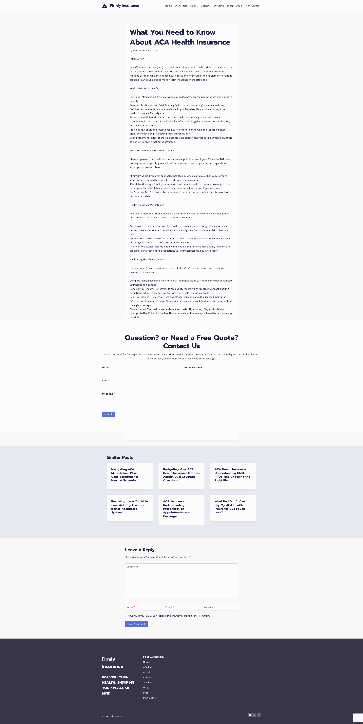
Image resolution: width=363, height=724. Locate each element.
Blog (230, 6)
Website (208, 607)
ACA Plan (181, 6)
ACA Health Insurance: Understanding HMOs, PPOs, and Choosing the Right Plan (232, 474)
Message (108, 393)
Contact (206, 6)
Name (106, 367)
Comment (133, 566)
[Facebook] (250, 715)
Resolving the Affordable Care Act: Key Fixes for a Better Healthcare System (129, 507)
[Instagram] (259, 715)
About (194, 6)
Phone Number (194, 367)
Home (168, 6)
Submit (108, 414)
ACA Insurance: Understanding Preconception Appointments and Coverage (176, 508)
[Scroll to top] (356, 719)
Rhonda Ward (138, 50)
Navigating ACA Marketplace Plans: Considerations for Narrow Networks (125, 474)
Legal (239, 6)
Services (219, 6)
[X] (254, 715)
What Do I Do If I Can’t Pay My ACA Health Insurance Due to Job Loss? (231, 507)
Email (106, 380)
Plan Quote (252, 6)
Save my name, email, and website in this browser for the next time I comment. (169, 615)
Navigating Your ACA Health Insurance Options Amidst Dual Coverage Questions (181, 474)
